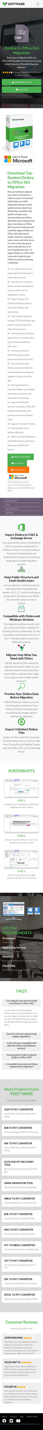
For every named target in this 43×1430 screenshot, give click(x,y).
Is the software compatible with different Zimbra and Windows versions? (21, 1045)
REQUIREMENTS (12, 509)
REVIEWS (9, 513)
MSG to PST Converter (18, 1229)
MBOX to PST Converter (19, 1198)
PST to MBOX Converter (19, 1245)
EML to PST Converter (18, 1214)
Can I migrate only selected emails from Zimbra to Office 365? (21, 1002)
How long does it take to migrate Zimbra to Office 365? (22, 1056)
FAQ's (7, 505)
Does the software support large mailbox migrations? (21, 1035)
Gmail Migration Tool (18, 1183)
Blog (22, 1416)
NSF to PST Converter (18, 1143)
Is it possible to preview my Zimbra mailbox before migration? (22, 1065)
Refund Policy (32, 1416)
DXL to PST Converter (18, 1279)
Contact (13, 1416)
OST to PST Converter (18, 1260)
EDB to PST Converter (18, 1127)
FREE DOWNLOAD (21, 457)
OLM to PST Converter (18, 1109)
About (4, 1416)
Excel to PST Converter (19, 1294)
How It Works (19, 470)
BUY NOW (22, 89)
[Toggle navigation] (37, 4)
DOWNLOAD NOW (22, 82)
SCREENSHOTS (11, 501)
